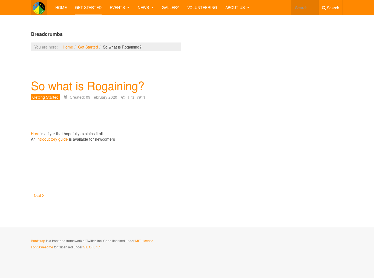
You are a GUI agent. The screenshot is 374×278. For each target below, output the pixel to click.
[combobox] (304, 7)
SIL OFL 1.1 (92, 247)
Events (118, 7)
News (144, 7)
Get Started (88, 7)
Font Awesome (42, 247)
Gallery (170, 7)
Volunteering (202, 7)
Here (35, 133)
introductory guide (52, 139)
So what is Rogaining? (87, 85)
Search (332, 7)
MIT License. (144, 240)
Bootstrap (38, 240)
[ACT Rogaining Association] (39, 7)
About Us (235, 7)
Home (61, 7)
